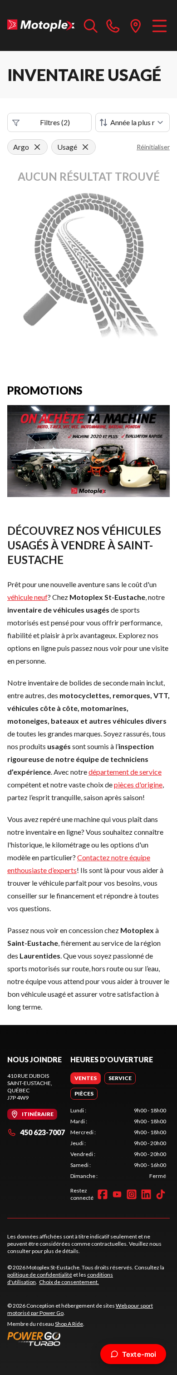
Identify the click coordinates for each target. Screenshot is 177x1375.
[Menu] (159, 25)
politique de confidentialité (39, 1274)
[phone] (113, 25)
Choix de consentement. (69, 1282)
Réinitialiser (153, 147)
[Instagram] (131, 1194)
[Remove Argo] (37, 147)
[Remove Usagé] (85, 147)
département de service (125, 771)
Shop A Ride (69, 1323)
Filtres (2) (55, 122)
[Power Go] (88, 1338)
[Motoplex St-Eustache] (41, 25)
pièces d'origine (138, 784)
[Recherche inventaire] (90, 25)
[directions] (135, 25)
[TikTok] (160, 1194)
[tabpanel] (118, 1143)
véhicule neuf (27, 597)
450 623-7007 (42, 1132)
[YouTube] (117, 1194)
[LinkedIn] (146, 1194)
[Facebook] (102, 1194)
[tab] (85, 1078)
